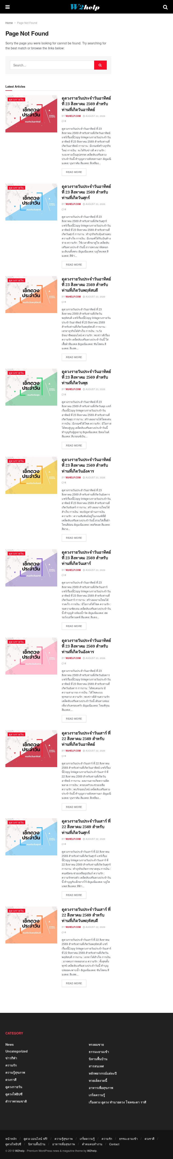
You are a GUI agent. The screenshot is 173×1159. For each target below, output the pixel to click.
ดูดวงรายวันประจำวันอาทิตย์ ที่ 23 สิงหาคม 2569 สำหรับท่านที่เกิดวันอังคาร (86, 465)
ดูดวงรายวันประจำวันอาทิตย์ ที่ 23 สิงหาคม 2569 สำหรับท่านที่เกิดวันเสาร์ (86, 558)
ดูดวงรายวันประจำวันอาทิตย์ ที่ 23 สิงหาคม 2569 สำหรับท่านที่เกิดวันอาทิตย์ (86, 103)
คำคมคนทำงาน (92, 1144)
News (9, 1044)
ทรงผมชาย (96, 1044)
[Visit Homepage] (86, 7)
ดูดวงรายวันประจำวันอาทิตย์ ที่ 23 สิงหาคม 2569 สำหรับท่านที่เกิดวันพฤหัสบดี (86, 284)
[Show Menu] (7, 7)
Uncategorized (16, 1051)
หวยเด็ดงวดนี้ (98, 1080)
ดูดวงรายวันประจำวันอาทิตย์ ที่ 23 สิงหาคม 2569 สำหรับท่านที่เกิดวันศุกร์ (86, 192)
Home (9, 23)
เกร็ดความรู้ (97, 1095)
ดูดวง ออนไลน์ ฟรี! (36, 1138)
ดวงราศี (10, 1079)
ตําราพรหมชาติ (16, 1101)
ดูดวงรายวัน (16, 99)
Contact (114, 1144)
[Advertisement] (136, 87)
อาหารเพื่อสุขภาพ (101, 1087)
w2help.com (73, 116)
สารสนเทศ (96, 1066)
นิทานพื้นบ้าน (98, 1059)
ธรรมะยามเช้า (99, 1051)
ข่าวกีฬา (11, 1058)
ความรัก (11, 1065)
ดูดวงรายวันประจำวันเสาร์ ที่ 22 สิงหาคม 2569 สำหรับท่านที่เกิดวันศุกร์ (86, 826)
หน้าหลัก (11, 1138)
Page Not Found (27, 23)
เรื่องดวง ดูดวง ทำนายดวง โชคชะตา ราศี (117, 1102)
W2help (20, 1150)
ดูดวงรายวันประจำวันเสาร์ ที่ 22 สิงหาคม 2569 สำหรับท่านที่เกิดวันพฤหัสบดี (86, 915)
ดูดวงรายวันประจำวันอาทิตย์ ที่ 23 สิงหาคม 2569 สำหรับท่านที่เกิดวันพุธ (86, 377)
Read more (76, 171)
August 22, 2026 (95, 750)
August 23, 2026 (95, 116)
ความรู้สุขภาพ (15, 1072)
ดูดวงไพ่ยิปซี (14, 1094)
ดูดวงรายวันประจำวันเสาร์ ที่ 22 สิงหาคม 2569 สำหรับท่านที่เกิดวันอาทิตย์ (86, 738)
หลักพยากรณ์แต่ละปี (103, 1073)
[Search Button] (165, 7)
